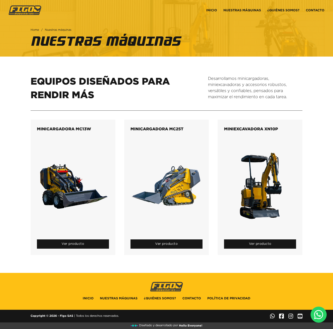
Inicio (211, 10)
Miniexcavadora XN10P (251, 128)
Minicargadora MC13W (64, 128)
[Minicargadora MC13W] (73, 186)
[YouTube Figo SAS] (300, 316)
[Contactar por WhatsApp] (272, 316)
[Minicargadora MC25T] (166, 186)
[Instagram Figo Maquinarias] (290, 316)
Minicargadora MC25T (156, 128)
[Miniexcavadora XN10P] (260, 186)
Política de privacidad (228, 298)
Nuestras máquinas (242, 10)
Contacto (315, 10)
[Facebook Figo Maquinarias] (281, 316)
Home (35, 30)
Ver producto (73, 244)
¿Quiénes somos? (283, 10)
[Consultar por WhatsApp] (319, 315)
